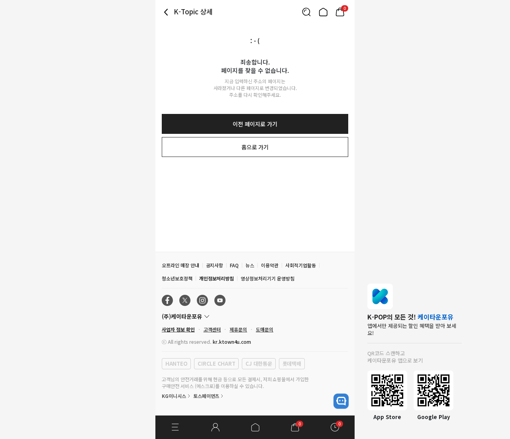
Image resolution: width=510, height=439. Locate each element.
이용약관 (270, 265)
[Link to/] (323, 12)
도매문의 (264, 329)
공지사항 (215, 265)
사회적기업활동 (300, 265)
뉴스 (249, 265)
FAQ (234, 265)
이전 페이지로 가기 (255, 124)
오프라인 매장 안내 (180, 265)
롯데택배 (291, 363)
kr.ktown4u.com (232, 341)
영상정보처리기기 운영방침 (267, 278)
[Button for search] (306, 12)
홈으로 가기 (255, 147)
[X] (184, 300)
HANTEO (176, 363)
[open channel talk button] (341, 401)
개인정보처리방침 (216, 278)
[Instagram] (202, 300)
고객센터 (212, 329)
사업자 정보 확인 (178, 329)
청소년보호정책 (177, 278)
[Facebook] (167, 300)
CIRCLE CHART (216, 363)
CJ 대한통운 (258, 363)
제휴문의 (238, 329)
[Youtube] (220, 300)
